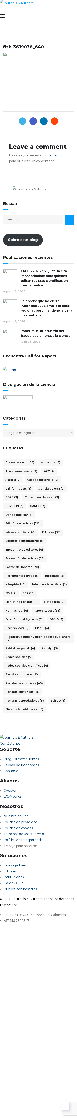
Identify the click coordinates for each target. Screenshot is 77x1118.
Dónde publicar (19, 515)
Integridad (15, 584)
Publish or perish (20, 648)
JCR (28, 593)
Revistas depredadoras (24, 700)
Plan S (42, 628)
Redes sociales (18, 657)
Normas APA (16, 610)
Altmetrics (50, 462)
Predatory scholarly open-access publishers (37, 638)
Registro (28, 1109)
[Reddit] (54, 121)
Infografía (54, 576)
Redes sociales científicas (26, 665)
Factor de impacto (22, 567)
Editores (51, 532)
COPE (11, 497)
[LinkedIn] (44, 121)
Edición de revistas (23, 523)
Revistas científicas (22, 692)
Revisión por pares (22, 674)
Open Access (47, 610)
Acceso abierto (19, 462)
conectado (52, 155)
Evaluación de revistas (24, 558)
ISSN (10, 593)
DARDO (37, 506)
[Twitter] (22, 121)
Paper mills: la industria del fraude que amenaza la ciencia (45, 333)
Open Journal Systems (24, 619)
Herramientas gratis (21, 576)
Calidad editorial (42, 480)
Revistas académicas (24, 683)
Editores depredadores (24, 541)
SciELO (58, 700)
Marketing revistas (21, 602)
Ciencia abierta (51, 488)
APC (49, 471)
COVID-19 (14, 506)
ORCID (56, 619)
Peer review (16, 628)
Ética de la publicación (24, 709)
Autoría (13, 480)
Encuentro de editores (24, 549)
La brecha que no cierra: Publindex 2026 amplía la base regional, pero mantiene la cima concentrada (46, 308)
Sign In (40, 1109)
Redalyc (50, 648)
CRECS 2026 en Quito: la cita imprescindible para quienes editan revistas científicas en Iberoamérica (44, 278)
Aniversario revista (21, 471)
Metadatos (54, 602)
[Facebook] (33, 121)
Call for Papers (18, 488)
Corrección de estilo (42, 497)
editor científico (20, 532)
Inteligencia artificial (49, 584)
